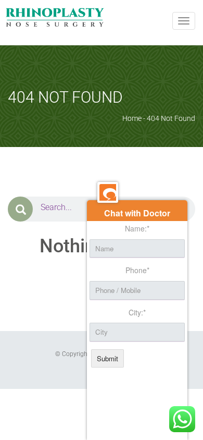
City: (137, 312)
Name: (137, 229)
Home (132, 118)
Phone (137, 270)
